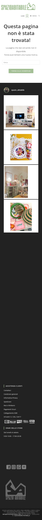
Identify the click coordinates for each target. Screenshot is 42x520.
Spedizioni (7, 402)
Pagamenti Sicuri (10, 409)
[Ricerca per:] (38, 16)
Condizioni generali (11, 394)
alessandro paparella (22, 515)
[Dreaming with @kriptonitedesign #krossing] (21, 112)
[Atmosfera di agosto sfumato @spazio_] (21, 182)
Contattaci (7, 390)
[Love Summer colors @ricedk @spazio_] (21, 217)
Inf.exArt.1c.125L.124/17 (12, 417)
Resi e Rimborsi (9, 405)
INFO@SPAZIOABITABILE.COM (12, 514)
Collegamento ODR (10, 413)
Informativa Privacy (11, 398)
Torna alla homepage (21, 71)
